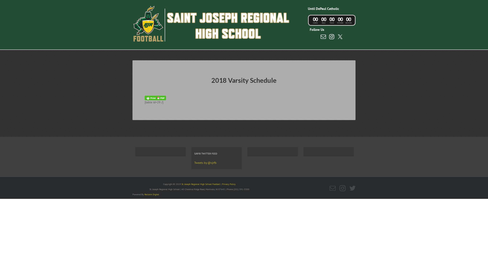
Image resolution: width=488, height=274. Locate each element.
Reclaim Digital (151, 194)
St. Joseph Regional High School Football (200, 184)
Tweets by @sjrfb (205, 163)
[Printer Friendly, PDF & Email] (155, 98)
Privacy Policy (229, 184)
